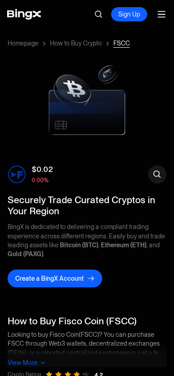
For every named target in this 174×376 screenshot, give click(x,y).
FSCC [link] (121, 43)
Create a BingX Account (49, 278)
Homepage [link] (23, 43)
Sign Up (129, 14)
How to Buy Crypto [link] (76, 43)
